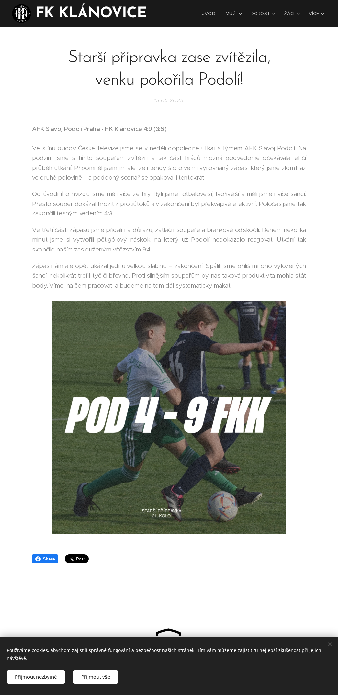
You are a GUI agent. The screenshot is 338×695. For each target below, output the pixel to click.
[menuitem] (210, 13)
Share (49, 558)
